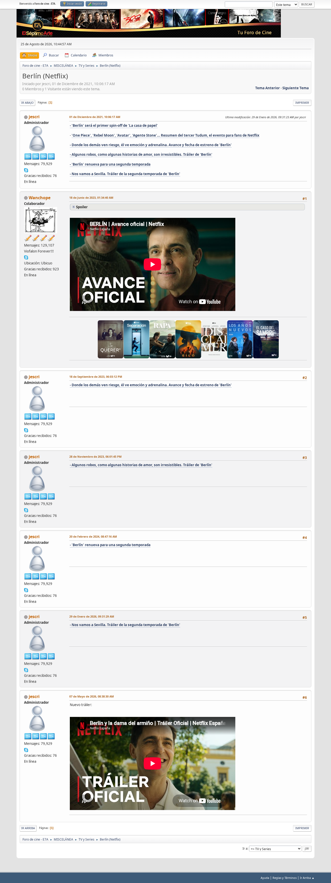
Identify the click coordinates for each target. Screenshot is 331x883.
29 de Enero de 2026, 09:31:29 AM (91, 616)
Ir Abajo (27, 103)
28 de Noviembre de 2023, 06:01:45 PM (95, 456)
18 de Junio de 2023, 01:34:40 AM (91, 197)
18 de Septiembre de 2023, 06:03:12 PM (95, 377)
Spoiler (82, 207)
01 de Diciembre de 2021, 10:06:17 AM (94, 117)
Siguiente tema (295, 88)
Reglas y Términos (285, 878)
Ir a (245, 848)
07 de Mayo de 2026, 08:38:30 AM (91, 696)
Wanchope (39, 198)
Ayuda (265, 878)
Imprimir (302, 103)
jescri (34, 117)
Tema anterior (267, 88)
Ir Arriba (28, 828)
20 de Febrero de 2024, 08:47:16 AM (93, 536)
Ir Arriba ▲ (307, 878)
